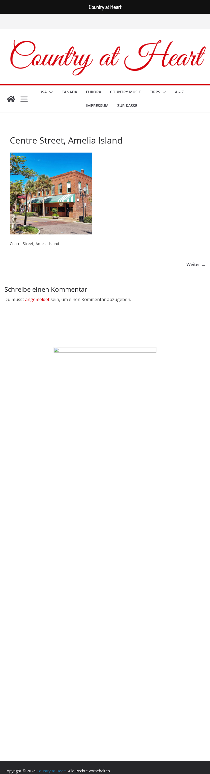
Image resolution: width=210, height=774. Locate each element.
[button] (50, 92)
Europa (93, 91)
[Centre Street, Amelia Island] (51, 156)
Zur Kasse (127, 105)
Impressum (97, 105)
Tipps (155, 91)
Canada (69, 91)
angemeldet (37, 299)
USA (43, 91)
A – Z (179, 91)
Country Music (125, 91)
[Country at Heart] (11, 99)
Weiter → (196, 264)
